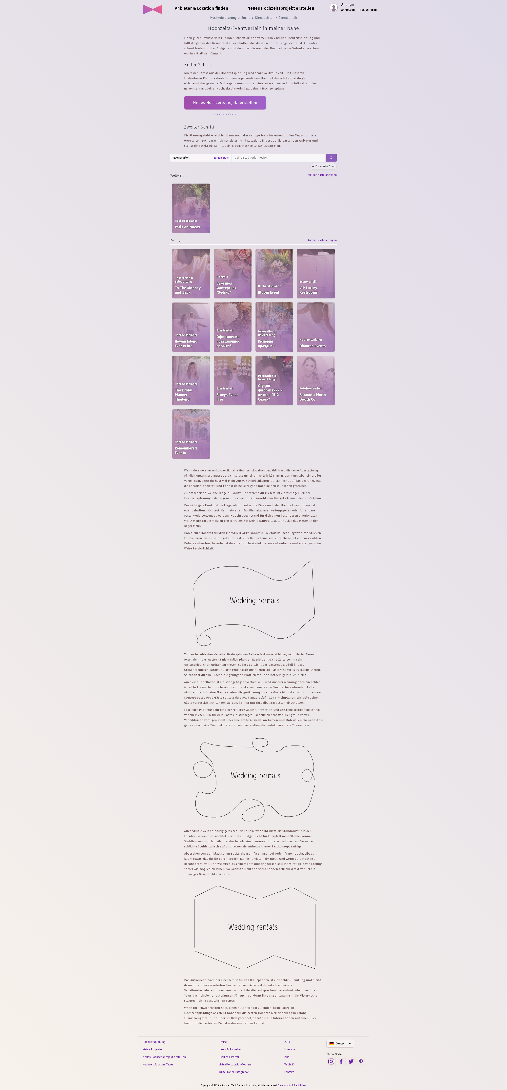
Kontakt (289, 1072)
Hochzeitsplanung (223, 18)
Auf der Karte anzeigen (322, 175)
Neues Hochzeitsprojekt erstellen (225, 102)
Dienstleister (264, 18)
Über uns (289, 1049)
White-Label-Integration (234, 1072)
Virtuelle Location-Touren (235, 1064)
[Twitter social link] (351, 1061)
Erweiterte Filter (325, 166)
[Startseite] (153, 8)
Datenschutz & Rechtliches (292, 1085)
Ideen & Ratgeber (230, 1049)
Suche (245, 18)
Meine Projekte (152, 1049)
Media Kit (289, 1064)
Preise (223, 1042)
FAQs (287, 1042)
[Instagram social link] (331, 1061)
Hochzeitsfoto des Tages (158, 1064)
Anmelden (348, 9)
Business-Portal (229, 1057)
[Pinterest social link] (361, 1061)
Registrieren (368, 9)
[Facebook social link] (341, 1061)
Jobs (286, 1057)
